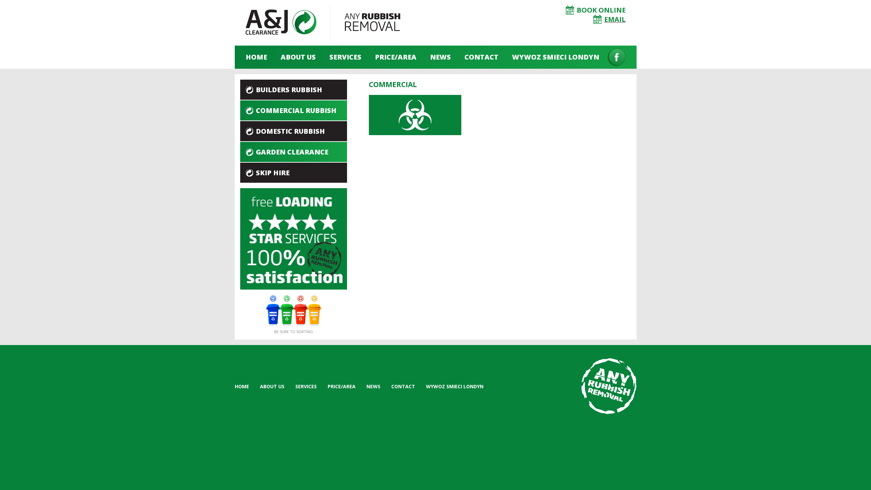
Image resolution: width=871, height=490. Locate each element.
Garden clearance (292, 152)
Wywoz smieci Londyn (555, 57)
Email (615, 19)
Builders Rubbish (289, 89)
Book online (601, 10)
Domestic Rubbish (290, 131)
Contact (481, 57)
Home (256, 57)
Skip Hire (273, 172)
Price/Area (395, 57)
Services (345, 57)
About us (298, 57)
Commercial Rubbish (296, 110)
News (440, 57)
